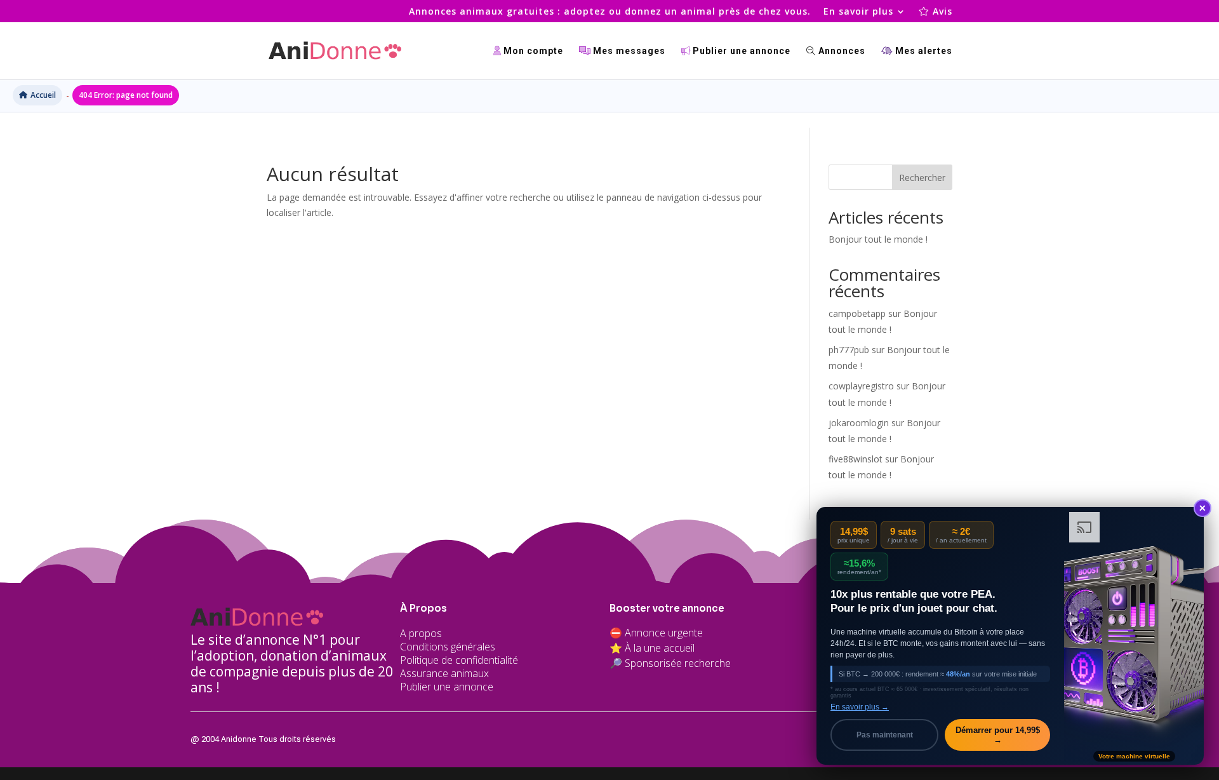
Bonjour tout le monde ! (878, 239)
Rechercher (922, 177)
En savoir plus (858, 12)
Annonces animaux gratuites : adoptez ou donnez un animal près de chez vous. (610, 12)
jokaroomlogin (859, 423)
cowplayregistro (861, 386)
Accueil (43, 95)
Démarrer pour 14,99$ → (998, 734)
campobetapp (857, 313)
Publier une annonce (740, 51)
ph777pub (849, 350)
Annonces (840, 51)
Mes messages (627, 51)
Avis (940, 12)
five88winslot (856, 459)
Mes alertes (922, 51)
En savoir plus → (859, 707)
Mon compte (532, 51)
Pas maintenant (884, 734)
